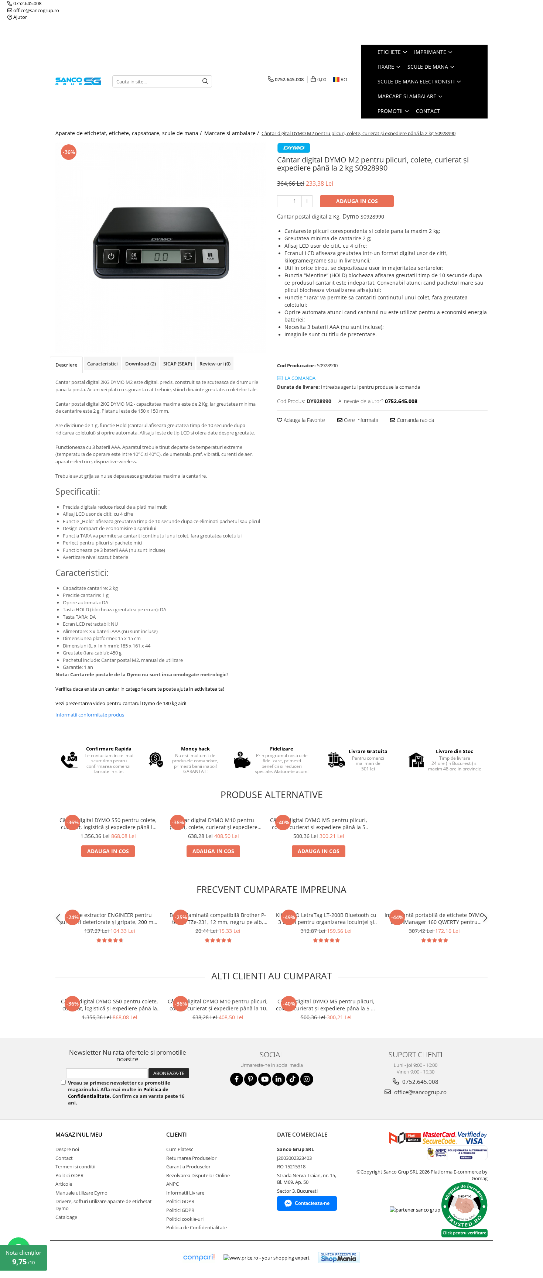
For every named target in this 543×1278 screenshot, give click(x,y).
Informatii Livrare (185, 1192)
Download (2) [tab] (140, 363)
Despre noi (67, 1149)
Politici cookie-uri (185, 1219)
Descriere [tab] (66, 364)
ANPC (172, 1184)
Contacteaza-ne (312, 1203)
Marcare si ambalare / (232, 133)
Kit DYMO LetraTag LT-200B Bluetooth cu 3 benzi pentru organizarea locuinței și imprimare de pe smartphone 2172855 (326, 918)
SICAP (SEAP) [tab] (177, 363)
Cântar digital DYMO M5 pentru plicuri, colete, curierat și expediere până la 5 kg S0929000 (318, 824)
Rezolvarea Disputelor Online (198, 1175)
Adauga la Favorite (303, 419)
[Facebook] (236, 1079)
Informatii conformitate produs (89, 714)
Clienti (176, 1134)
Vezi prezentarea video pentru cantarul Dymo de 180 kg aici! (120, 703)
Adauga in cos (357, 201)
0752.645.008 (26, 3)
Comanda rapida (414, 419)
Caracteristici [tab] (102, 363)
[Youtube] (264, 1079)
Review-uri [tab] (214, 363)
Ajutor (19, 17)
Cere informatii (360, 419)
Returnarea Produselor (191, 1158)
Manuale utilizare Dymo (81, 1192)
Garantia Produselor (188, 1166)
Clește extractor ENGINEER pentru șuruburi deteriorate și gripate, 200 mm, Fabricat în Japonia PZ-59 (109, 918)
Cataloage (66, 1217)
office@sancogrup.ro (35, 10)
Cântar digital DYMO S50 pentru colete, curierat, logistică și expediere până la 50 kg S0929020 (108, 824)
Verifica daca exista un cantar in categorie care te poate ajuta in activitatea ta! (139, 689)
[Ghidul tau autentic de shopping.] (198, 1257)
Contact (428, 110)
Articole (63, 1184)
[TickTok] (292, 1079)
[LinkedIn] (278, 1079)
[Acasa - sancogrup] (78, 81)
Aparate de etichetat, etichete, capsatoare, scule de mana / (129, 133)
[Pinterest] (250, 1079)
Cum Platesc (179, 1149)
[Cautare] (205, 81)
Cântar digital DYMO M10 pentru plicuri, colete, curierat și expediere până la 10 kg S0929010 (213, 824)
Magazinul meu (78, 1134)
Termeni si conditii (75, 1166)
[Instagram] (306, 1079)
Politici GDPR (69, 1175)
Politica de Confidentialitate (196, 1227)
